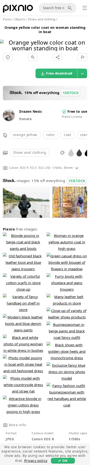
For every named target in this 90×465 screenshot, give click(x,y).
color (50, 134)
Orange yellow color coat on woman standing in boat (45, 29)
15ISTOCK (76, 180)
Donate (25, 119)
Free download (59, 73)
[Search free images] (70, 8)
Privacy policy (36, 460)
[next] (84, 39)
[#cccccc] (71, 152)
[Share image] (57, 57)
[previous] (5, 39)
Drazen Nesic (30, 111)
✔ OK (62, 460)
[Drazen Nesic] (8, 119)
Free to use (77, 111)
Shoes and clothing (29, 152)
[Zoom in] (32, 57)
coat (67, 134)
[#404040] (79, 152)
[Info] (7, 57)
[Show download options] (82, 73)
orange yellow (25, 134)
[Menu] (85, 8)
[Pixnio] (18, 9)
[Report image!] (82, 57)
